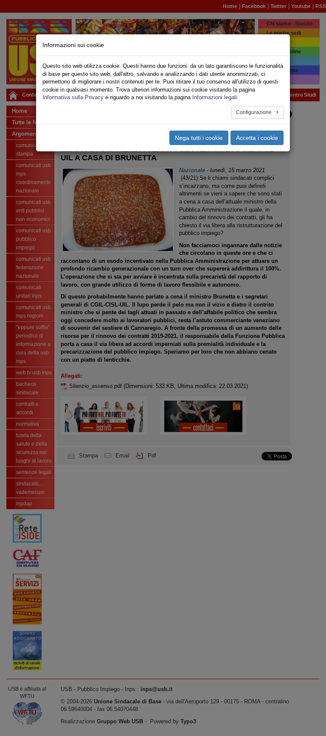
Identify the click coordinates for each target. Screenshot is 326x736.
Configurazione (254, 112)
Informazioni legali (214, 97)
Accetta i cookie (257, 137)
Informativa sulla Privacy (73, 97)
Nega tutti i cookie (199, 137)
